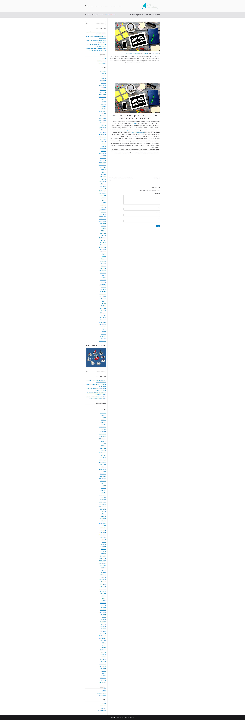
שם (159, 206)
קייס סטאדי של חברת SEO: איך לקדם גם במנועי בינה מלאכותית (96, 45)
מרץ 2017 (103, 310)
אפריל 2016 (103, 336)
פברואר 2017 (103, 313)
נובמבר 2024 (102, 118)
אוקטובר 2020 (102, 219)
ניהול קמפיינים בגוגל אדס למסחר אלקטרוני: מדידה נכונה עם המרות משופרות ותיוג (96, 49)
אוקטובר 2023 (102, 134)
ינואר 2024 (103, 129)
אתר (159, 218)
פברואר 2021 (102, 209)
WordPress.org (102, 710)
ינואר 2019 (103, 266)
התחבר (104, 703)
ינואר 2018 (103, 287)
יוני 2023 (104, 144)
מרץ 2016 (103, 338)
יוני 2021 (104, 200)
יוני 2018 (104, 275)
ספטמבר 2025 (102, 97)
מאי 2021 (103, 202)
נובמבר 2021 (103, 188)
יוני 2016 (104, 331)
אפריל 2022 (103, 176)
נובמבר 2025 (102, 92)
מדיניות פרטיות (90, 6)
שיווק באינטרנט (113, 6)
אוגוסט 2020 (103, 223)
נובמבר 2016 (103, 320)
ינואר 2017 (103, 315)
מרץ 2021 (103, 207)
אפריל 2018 (103, 280)
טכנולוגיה (120, 6)
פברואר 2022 (102, 181)
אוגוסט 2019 (103, 252)
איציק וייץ (156, 53)
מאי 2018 (103, 277)
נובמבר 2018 (103, 268)
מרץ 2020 (103, 235)
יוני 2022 (104, 172)
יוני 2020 (104, 228)
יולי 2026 (103, 73)
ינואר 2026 (103, 87)
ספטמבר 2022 (102, 165)
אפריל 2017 (103, 308)
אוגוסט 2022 (103, 167)
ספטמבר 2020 (102, 221)
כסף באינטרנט (156, 178)
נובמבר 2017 (103, 291)
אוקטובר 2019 (102, 247)
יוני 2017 (104, 303)
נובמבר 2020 (102, 216)
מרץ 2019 (103, 263)
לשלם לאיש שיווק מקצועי (123, 130)
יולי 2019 (104, 254)
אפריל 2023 (103, 148)
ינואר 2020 (103, 240)
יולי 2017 (104, 301)
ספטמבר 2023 (102, 137)
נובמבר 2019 (103, 245)
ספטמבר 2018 (102, 270)
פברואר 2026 (102, 85)
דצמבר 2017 (103, 289)
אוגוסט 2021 (103, 195)
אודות (97, 6)
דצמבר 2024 (103, 115)
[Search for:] (95, 23)
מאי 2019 (103, 259)
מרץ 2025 (103, 108)
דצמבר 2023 (103, 132)
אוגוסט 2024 (103, 122)
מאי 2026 (103, 78)
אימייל (158, 212)
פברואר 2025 (102, 111)
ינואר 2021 (103, 212)
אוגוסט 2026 (103, 71)
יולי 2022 (103, 169)
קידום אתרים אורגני (104, 6)
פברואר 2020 (102, 237)
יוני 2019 (104, 256)
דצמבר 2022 (103, 158)
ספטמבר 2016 (102, 324)
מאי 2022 (103, 174)
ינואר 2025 (103, 113)
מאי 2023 (103, 146)
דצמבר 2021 (103, 186)
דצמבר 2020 (103, 214)
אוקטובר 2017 (102, 294)
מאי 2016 (103, 334)
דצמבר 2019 (103, 242)
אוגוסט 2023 (103, 139)
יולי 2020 (103, 226)
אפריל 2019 (103, 261)
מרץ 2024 (103, 125)
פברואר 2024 (102, 127)
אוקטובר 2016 (102, 322)
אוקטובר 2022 (102, 162)
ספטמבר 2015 (102, 341)
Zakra (126, 717)
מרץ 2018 (103, 282)
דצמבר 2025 (103, 90)
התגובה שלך (157, 193)
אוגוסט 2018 (103, 273)
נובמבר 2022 (102, 160)
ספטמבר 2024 (102, 120)
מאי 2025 (103, 104)
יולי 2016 (104, 329)
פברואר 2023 (102, 153)
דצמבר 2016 (103, 317)
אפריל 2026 (103, 80)
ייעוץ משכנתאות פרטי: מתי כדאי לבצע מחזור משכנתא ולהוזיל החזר (96, 32)
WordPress (132, 717)
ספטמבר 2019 (102, 249)
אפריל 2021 (103, 205)
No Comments (129, 53)
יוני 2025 (104, 101)
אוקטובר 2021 (102, 191)
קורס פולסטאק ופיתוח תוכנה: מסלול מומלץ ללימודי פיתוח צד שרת (96, 41)
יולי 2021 (104, 198)
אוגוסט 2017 (103, 298)
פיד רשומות (103, 705)
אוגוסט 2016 (103, 327)
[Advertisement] (134, 73)
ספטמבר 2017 (102, 296)
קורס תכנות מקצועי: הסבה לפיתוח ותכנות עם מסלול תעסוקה (96, 37)
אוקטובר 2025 (102, 94)
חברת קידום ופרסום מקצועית (137, 132)
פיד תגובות (103, 708)
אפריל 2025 (103, 106)
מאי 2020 (103, 230)
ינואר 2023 (103, 155)
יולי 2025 (103, 99)
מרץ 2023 (103, 151)
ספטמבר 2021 (102, 193)
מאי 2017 (103, 305)
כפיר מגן (134, 123)
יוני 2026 (104, 76)
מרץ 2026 (103, 83)
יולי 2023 (103, 141)
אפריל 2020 (103, 233)
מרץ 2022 (103, 179)
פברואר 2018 (102, 284)
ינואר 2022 (103, 183)
